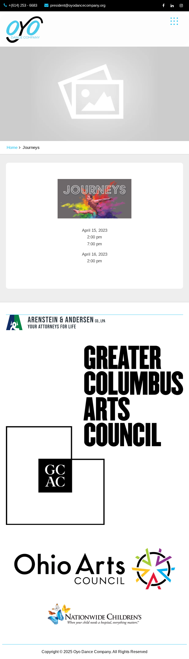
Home (12, 147)
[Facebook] (163, 5)
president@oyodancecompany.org (77, 5)
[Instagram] (181, 5)
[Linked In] (172, 5)
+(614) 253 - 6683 (23, 5)
